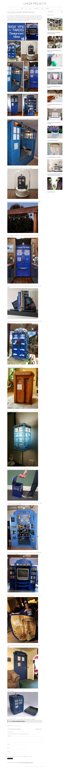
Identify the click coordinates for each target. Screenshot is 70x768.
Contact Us (44, 766)
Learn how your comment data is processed (26, 762)
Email (8, 747)
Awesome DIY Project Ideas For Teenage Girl (54, 157)
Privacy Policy (39, 766)
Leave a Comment (17, 13)
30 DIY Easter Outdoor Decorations (52, 140)
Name (8, 744)
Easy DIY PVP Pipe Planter (51, 191)
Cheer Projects (35, 3)
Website (8, 751)
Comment (9, 735)
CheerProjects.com (33, 766)
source (38, 118)
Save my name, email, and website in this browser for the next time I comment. (19, 756)
